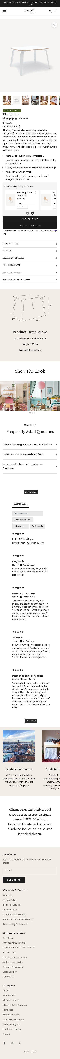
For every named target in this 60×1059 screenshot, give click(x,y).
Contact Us (8, 976)
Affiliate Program (11, 1024)
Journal (6, 1034)
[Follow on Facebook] (4, 1043)
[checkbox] (37, 526)
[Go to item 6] (54, 100)
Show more (31, 721)
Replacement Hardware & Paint (19, 947)
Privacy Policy (10, 900)
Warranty (7, 895)
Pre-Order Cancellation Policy (18, 919)
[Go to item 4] (35, 100)
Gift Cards (8, 937)
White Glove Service (13, 962)
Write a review (31, 492)
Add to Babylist (30, 225)
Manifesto (8, 1009)
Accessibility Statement (15, 924)
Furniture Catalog (12, 1029)
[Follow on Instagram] (11, 1043)
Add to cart (30, 219)
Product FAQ (9, 952)
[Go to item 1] (7, 100)
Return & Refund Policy (14, 914)
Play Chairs (26, 171)
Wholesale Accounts (13, 1019)
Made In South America (15, 1005)
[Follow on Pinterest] (19, 1043)
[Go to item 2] (16, 100)
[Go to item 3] (26, 100)
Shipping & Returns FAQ (15, 957)
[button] (19, 206)
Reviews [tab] (20, 504)
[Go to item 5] (44, 100)
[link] (10, 200)
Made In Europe (10, 1000)
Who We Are (9, 995)
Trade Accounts (11, 1014)
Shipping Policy (10, 909)
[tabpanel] (31, 618)
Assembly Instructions (30, 350)
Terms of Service (11, 904)
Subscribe (14, 880)
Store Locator (10, 971)
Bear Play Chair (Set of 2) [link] (24, 193)
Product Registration (13, 967)
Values (6, 990)
